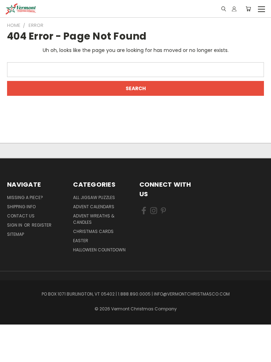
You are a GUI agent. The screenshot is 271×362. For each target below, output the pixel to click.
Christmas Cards (93, 231)
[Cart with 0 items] (248, 8)
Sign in (15, 225)
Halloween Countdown (99, 250)
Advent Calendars (93, 207)
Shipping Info (21, 207)
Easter (80, 241)
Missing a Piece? (25, 197)
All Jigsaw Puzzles (94, 197)
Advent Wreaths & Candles (93, 219)
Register (42, 225)
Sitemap (15, 234)
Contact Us (21, 216)
